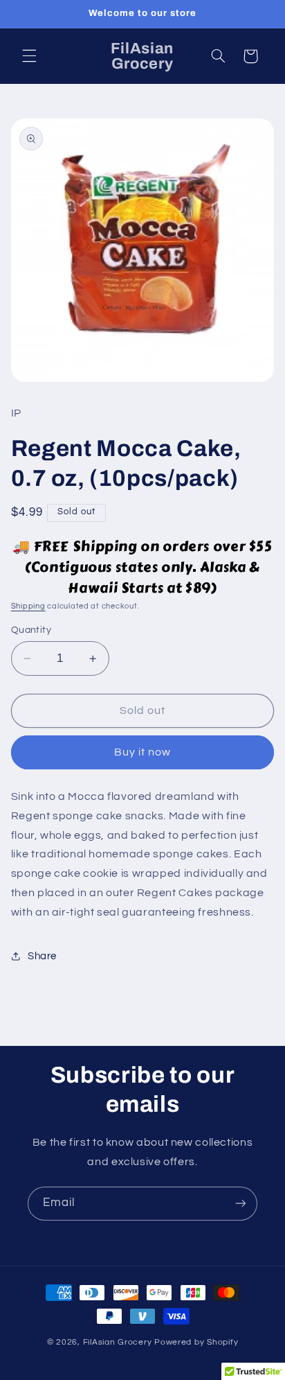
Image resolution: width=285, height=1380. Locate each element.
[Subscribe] (241, 1204)
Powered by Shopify (196, 1342)
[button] (29, 56)
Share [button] (42, 956)
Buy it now (143, 752)
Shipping (28, 606)
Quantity (31, 630)
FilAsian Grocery (119, 1342)
